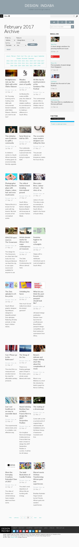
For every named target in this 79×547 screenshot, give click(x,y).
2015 (11, 63)
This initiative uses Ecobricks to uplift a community (11, 139)
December (31, 58)
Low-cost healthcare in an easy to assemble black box (11, 411)
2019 (35, 61)
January (8, 56)
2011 (27, 63)
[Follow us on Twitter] (54, 22)
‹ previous (16, 517)
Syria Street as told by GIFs (24, 137)
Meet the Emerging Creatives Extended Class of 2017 (11, 477)
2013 (19, 63)
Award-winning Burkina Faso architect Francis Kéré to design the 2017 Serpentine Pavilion (25, 414)
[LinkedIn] (33, 531)
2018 (38, 61)
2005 (15, 65)
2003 (23, 65)
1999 (35, 65)
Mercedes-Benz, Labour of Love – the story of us (38, 186)
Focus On (54, 63)
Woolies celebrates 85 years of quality (25, 81)
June (29, 56)
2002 (27, 65)
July (32, 56)
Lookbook (54, 81)
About (15, 528)
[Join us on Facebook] (62, 22)
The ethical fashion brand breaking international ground (24, 188)
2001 (31, 65)
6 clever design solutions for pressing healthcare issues (60, 47)
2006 (11, 65)
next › (35, 517)
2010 (31, 63)
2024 (15, 61)
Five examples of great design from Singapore (61, 66)
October (19, 58)
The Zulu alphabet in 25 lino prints (10, 293)
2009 (35, 63)
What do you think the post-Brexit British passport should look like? (39, 297)
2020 (31, 61)
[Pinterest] (20, 531)
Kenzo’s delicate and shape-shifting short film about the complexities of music (39, 362)
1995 (38, 65)
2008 (38, 63)
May (25, 56)
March (18, 56)
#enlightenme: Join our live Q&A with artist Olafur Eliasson (11, 83)
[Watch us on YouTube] (27, 531)
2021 (27, 61)
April (22, 56)
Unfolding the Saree (24, 292)
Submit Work (38, 528)
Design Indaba (14, 537)
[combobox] (62, 16)
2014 (15, 63)
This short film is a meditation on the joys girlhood (62, 103)
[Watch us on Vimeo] (30, 531)
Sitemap (52, 528)
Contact (21, 528)
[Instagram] (23, 531)
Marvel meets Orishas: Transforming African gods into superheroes (38, 478)
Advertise (29, 528)
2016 (8, 63)
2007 (42, 63)
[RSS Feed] (36, 531)
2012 (23, 63)
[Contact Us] (40, 531)
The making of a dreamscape (38, 407)
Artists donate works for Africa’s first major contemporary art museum (24, 243)
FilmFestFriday (55, 100)
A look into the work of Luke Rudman (60, 84)
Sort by (7, 43)
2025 (11, 61)
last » (40, 517)
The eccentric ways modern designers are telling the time (39, 139)
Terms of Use (60, 528)
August (36, 56)
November (25, 58)
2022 (23, 61)
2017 (42, 61)
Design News (10, 90)
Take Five (53, 44)
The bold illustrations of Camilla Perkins (25, 474)
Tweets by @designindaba (58, 124)
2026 (8, 61)
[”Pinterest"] (70, 22)
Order (18, 43)
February (13, 56)
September (41, 56)
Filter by (8, 38)
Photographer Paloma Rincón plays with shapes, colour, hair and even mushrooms (11, 189)
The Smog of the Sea (24, 356)
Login (46, 528)
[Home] (39, 6)
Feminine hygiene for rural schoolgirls (37, 240)
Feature (18, 38)
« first (10, 517)
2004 (19, 65)
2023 (19, 61)
